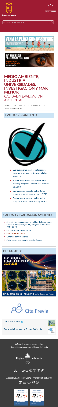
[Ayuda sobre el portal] (29, 382)
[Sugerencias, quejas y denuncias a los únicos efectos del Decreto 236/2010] (33, 382)
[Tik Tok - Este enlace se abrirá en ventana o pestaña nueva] (42, 370)
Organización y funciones (17, 237)
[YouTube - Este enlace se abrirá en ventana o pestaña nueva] (27, 370)
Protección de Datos (42, 378)
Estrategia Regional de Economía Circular (23, 329)
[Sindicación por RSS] (37, 382)
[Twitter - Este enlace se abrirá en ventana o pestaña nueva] (31, 370)
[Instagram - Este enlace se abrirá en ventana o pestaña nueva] (34, 370)
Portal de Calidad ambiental (19, 230)
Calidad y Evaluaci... (34, 105)
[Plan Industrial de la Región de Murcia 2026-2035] (29, 262)
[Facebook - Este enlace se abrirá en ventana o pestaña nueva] (38, 370)
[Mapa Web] (24, 382)
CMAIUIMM (18, 105)
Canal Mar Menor (12, 321)
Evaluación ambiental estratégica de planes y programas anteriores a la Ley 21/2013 (30, 173)
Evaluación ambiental (14, 108)
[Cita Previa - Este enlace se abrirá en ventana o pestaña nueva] (29, 307)
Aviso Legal (26, 378)
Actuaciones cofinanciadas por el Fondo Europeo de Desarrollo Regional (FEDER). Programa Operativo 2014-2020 (29, 224)
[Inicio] (9, 8)
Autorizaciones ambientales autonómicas (24, 240)
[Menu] (3, 29)
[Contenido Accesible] (17, 370)
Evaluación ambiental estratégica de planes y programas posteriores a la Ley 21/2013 (30, 183)
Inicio (7, 105)
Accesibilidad (12, 378)
